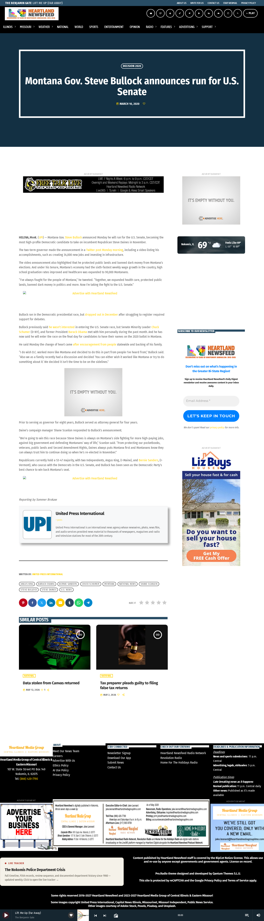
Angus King (27, 584)
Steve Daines (49, 589)
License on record (240, 861)
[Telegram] (189, 13)
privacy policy (217, 427)
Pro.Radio (161, 873)
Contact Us (114, 767)
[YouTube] (150, 13)
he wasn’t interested (62, 327)
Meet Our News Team (66, 751)
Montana (109, 584)
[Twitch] (160, 13)
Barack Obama (77, 332)
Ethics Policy (60, 765)
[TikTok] (179, 13)
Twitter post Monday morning (104, 250)
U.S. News (66, 589)
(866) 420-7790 (29, 779)
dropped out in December (101, 314)
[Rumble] (199, 13)
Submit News (115, 762)
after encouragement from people (94, 344)
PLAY (250, 13)
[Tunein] (170, 13)
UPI (41, 237)
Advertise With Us (64, 760)
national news (127, 584)
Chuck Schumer (91, 584)
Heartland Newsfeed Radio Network (183, 753)
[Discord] (218, 13)
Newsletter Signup (119, 753)
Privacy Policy (61, 775)
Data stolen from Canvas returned (51, 683)
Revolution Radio (171, 758)
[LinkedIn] (208, 13)
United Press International (80, 513)
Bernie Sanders (148, 460)
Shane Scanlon (149, 584)
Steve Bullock (73, 237)
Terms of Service (238, 880)
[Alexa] (228, 13)
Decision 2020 (132, 66)
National (29, 675)
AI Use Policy (61, 770)
